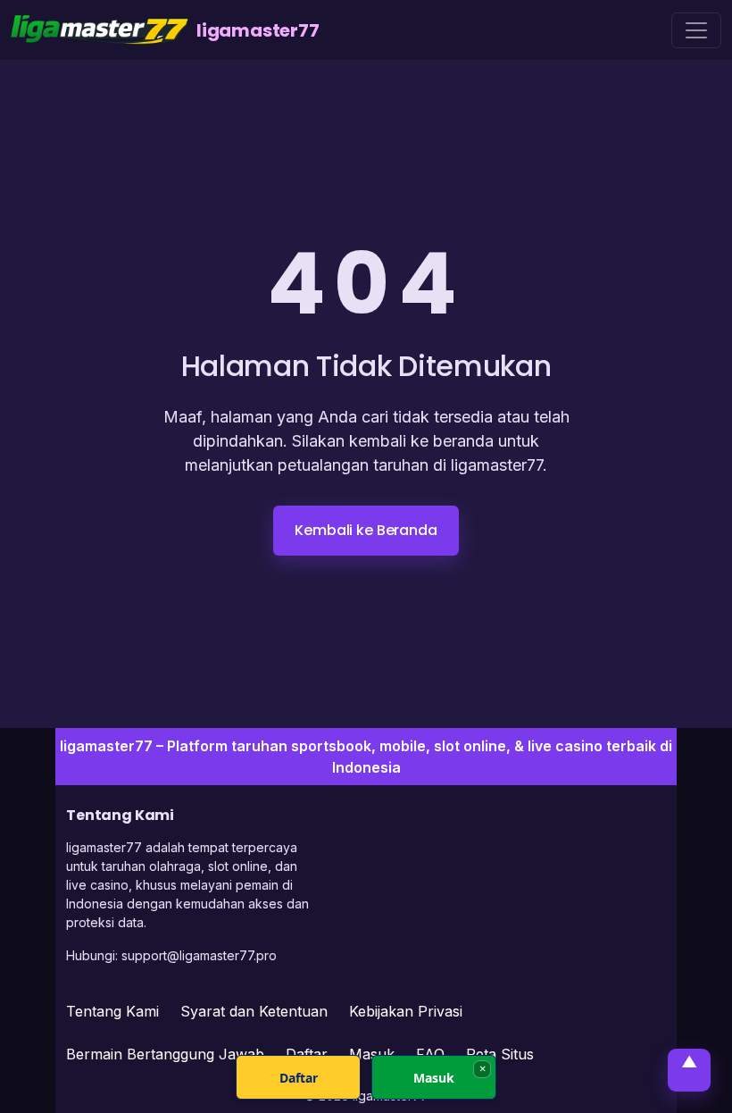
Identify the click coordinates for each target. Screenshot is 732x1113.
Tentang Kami (112, 1011)
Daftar (298, 1077)
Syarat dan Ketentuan (254, 1011)
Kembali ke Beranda (366, 530)
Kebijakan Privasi (405, 1011)
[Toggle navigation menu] (696, 30)
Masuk (433, 1077)
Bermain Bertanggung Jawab (165, 1054)
